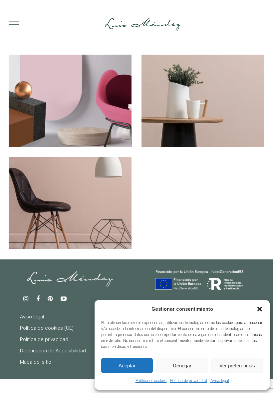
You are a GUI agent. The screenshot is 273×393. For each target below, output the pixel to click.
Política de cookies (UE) (47, 328)
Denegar (182, 365)
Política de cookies (151, 380)
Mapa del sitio (35, 362)
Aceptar (127, 365)
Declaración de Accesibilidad (53, 351)
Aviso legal (219, 380)
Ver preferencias (237, 365)
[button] (259, 309)
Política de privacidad (188, 380)
